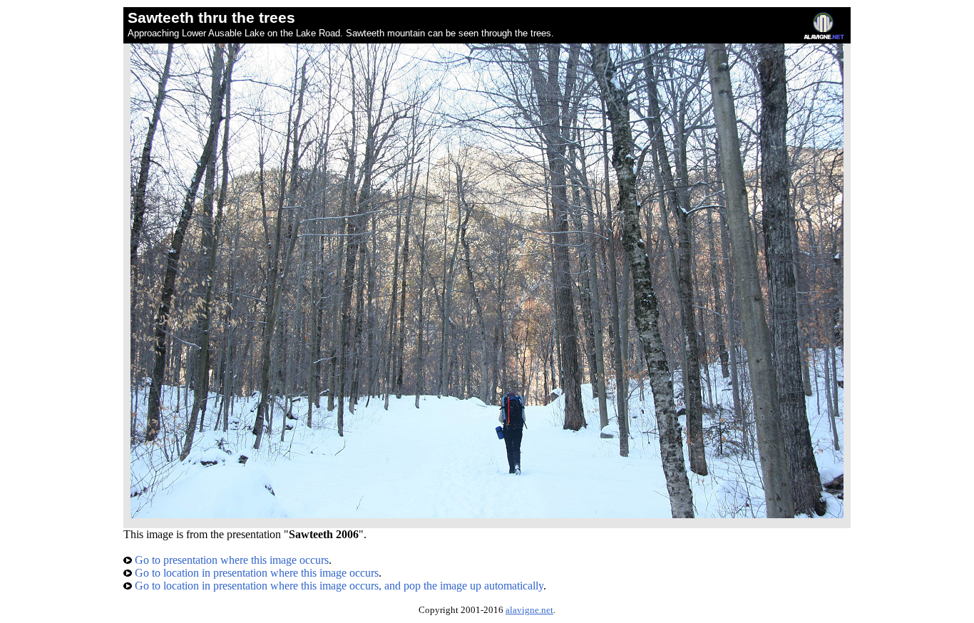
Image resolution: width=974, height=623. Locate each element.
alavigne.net (529, 610)
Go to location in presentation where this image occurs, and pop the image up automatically (337, 586)
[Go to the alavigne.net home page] (824, 36)
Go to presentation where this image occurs (230, 560)
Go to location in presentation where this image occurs (255, 573)
